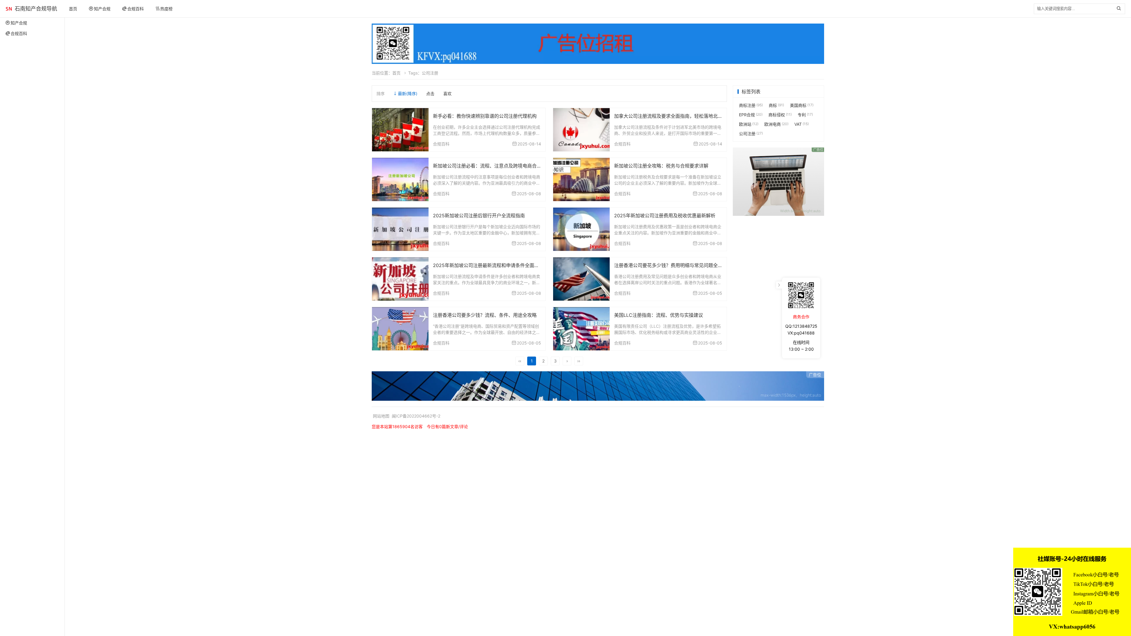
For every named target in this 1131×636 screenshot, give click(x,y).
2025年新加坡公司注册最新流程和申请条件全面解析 (488, 265)
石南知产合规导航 (36, 9)
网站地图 (381, 415)
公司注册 (751, 133)
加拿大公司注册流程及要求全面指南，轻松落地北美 (668, 116)
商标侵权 (780, 114)
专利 (805, 114)
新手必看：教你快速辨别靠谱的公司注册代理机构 (485, 116)
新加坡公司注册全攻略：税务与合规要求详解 (661, 166)
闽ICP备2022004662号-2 (416, 415)
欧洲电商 (776, 124)
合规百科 (135, 8)
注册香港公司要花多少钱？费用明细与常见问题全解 (668, 265)
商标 (776, 105)
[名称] (598, 44)
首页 (73, 8)
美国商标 (801, 105)
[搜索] (1120, 9)
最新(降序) (407, 93)
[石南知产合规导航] (9, 9)
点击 (430, 93)
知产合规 (102, 8)
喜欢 (447, 93)
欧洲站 (748, 124)
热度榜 (166, 8)
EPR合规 (751, 114)
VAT (801, 124)
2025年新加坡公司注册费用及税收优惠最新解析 (664, 215)
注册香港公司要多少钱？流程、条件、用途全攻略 (485, 315)
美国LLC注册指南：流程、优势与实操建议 (658, 315)
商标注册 (751, 105)
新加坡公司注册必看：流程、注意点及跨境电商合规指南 (492, 166)
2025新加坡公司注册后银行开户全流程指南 (479, 215)
